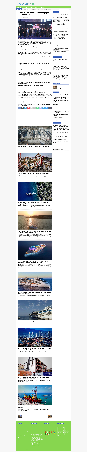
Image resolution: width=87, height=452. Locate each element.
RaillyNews (32, 442)
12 (65, 430)
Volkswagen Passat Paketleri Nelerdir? (60, 139)
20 (67, 432)
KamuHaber (37, 431)
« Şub (58, 436)
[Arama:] (64, 9)
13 (67, 430)
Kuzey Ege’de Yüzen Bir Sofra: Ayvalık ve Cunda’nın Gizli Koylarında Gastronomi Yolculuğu (34, 231)
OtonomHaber (57, 122)
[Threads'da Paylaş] (50, 108)
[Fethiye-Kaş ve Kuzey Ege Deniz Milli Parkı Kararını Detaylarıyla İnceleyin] (35, 191)
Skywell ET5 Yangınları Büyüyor (58, 149)
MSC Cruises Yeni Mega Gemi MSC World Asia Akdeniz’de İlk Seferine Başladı (34, 293)
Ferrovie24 (32, 445)
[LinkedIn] (18, 437)
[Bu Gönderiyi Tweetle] (22, 108)
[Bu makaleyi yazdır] (34, 108)
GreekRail (39, 444)
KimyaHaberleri (37, 426)
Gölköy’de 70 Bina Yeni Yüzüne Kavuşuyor (60, 51)
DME (37, 445)
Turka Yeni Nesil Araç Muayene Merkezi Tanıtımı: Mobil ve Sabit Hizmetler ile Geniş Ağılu (61, 129)
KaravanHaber (37, 430)
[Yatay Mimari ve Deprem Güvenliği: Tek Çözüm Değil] (35, 135)
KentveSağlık (33, 439)
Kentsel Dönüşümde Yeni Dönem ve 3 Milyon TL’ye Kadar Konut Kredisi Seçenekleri (35, 349)
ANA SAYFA (19, 7)
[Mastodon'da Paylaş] (40, 108)
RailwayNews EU (37, 446)
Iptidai (36, 432)
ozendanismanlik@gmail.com (23, 433)
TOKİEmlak (36, 440)
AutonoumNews (36, 442)
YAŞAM (25, 7)
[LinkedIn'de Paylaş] (25, 108)
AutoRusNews (40, 445)
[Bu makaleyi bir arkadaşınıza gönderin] (31, 108)
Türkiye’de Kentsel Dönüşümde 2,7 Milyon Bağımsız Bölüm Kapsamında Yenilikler (33, 378)
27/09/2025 (20, 17)
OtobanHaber (37, 434)
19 (65, 432)
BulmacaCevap (33, 437)
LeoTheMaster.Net (34, 433)
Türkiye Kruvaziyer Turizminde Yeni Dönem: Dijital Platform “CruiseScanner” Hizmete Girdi (33, 261)
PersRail (32, 444)
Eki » (60, 436)
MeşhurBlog (32, 440)
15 (58, 432)
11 (63, 430)
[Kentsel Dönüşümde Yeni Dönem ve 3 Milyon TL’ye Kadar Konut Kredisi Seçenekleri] (35, 337)
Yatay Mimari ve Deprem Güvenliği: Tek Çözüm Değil (33, 146)
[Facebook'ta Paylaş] (19, 108)
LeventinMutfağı (37, 439)
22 (58, 433)
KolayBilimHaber (39, 433)
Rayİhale (41, 439)
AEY (31, 435)
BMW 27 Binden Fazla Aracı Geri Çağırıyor (60, 132)
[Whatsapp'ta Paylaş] (37, 108)
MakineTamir (33, 432)
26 (65, 433)
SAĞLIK (31, 7)
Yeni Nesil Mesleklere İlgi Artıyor (59, 117)
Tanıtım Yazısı (56, 83)
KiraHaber (40, 434)
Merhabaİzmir (33, 430)
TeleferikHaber (39, 425)
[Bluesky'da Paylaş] (46, 108)
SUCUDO (32, 425)
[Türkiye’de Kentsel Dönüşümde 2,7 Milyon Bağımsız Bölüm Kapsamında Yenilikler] (35, 366)
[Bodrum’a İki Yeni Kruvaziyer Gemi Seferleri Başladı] (35, 310)
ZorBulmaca (40, 438)
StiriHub (35, 445)
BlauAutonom (36, 444)
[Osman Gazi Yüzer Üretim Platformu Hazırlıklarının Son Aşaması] (35, 395)
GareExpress (33, 443)
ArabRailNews (37, 443)
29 (58, 435)
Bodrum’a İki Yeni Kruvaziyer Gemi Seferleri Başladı (33, 321)
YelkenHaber (33, 431)
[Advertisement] (35, 117)
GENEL (25, 17)
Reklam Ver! (42, 7)
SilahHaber (38, 432)
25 (63, 433)
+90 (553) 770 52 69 (21, 432)
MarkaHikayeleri (34, 435)
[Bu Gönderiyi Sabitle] (28, 108)
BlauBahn (40, 442)
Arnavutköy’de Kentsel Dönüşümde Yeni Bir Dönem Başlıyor (33, 174)
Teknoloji (36, 7)
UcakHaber (40, 431)
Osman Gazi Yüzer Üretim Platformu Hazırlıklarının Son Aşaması (34, 406)
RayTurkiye (36, 438)
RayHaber (56, 92)
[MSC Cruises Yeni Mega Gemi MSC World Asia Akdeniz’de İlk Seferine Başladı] (35, 281)
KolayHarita (32, 438)
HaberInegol (33, 434)
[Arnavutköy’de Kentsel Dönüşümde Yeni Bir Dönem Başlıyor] (35, 162)
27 (67, 433)
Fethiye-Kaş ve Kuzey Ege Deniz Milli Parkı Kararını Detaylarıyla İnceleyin (33, 203)
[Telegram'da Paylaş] (43, 108)
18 (63, 432)
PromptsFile (32, 446)
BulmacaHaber (39, 435)
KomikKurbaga (38, 437)
